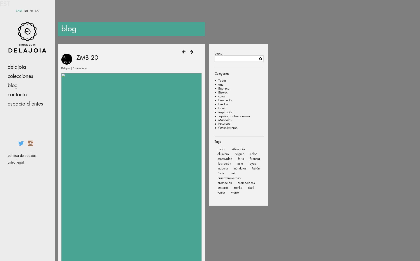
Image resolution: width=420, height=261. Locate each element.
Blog (13, 85)
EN (26, 11)
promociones (246, 183)
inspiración (225, 112)
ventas (221, 192)
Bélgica (239, 154)
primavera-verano (229, 178)
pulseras (222, 188)
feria (241, 159)
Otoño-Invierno (228, 128)
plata (233, 173)
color (221, 96)
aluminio (223, 154)
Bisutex (223, 92)
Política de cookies (22, 155)
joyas (252, 164)
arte (220, 84)
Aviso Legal (16, 162)
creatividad (224, 159)
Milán (256, 168)
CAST (19, 11)
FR (31, 11)
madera (222, 168)
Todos (221, 149)
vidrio (235, 192)
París (220, 173)
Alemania (238, 149)
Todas (222, 81)
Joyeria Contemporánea (234, 116)
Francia (255, 159)
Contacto (17, 94)
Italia (240, 164)
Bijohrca (223, 88)
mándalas (239, 168)
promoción (224, 183)
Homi (222, 108)
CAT (37, 11)
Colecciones (20, 76)
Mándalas (225, 120)
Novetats (224, 124)
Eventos (223, 104)
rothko (238, 188)
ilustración (224, 164)
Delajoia (17, 67)
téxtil (251, 188)
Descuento (225, 100)
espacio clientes (25, 103)
